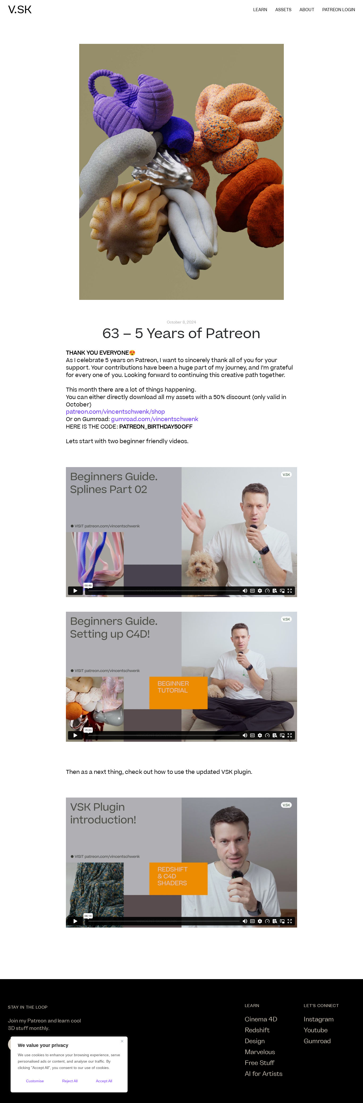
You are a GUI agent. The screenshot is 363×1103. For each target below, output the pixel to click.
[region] (69, 1064)
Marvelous (260, 1051)
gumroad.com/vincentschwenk (154, 419)
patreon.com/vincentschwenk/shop (115, 412)
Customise (35, 1081)
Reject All (70, 1081)
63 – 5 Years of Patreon (181, 334)
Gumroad (317, 1041)
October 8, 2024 (181, 322)
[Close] (122, 1041)
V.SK (20, 10)
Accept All (104, 1081)
